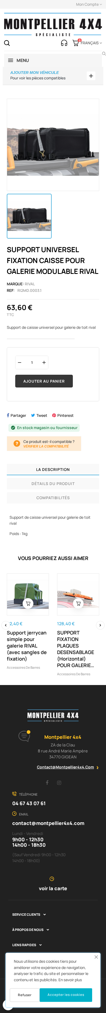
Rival (30, 283)
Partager (18, 415)
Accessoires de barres (23, 667)
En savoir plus (70, 979)
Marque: (15, 283)
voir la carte (53, 888)
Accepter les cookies (66, 994)
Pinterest (65, 415)
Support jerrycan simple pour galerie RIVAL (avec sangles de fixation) (27, 645)
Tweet (41, 415)
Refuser (25, 995)
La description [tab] (53, 469)
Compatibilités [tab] (53, 497)
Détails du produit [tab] (53, 483)
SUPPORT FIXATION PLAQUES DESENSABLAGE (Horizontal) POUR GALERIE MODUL (75, 648)
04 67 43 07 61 (29, 803)
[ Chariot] (28, 603)
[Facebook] (47, 782)
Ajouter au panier (44, 381)
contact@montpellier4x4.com (65, 767)
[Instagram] (59, 782)
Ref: (11, 290)
